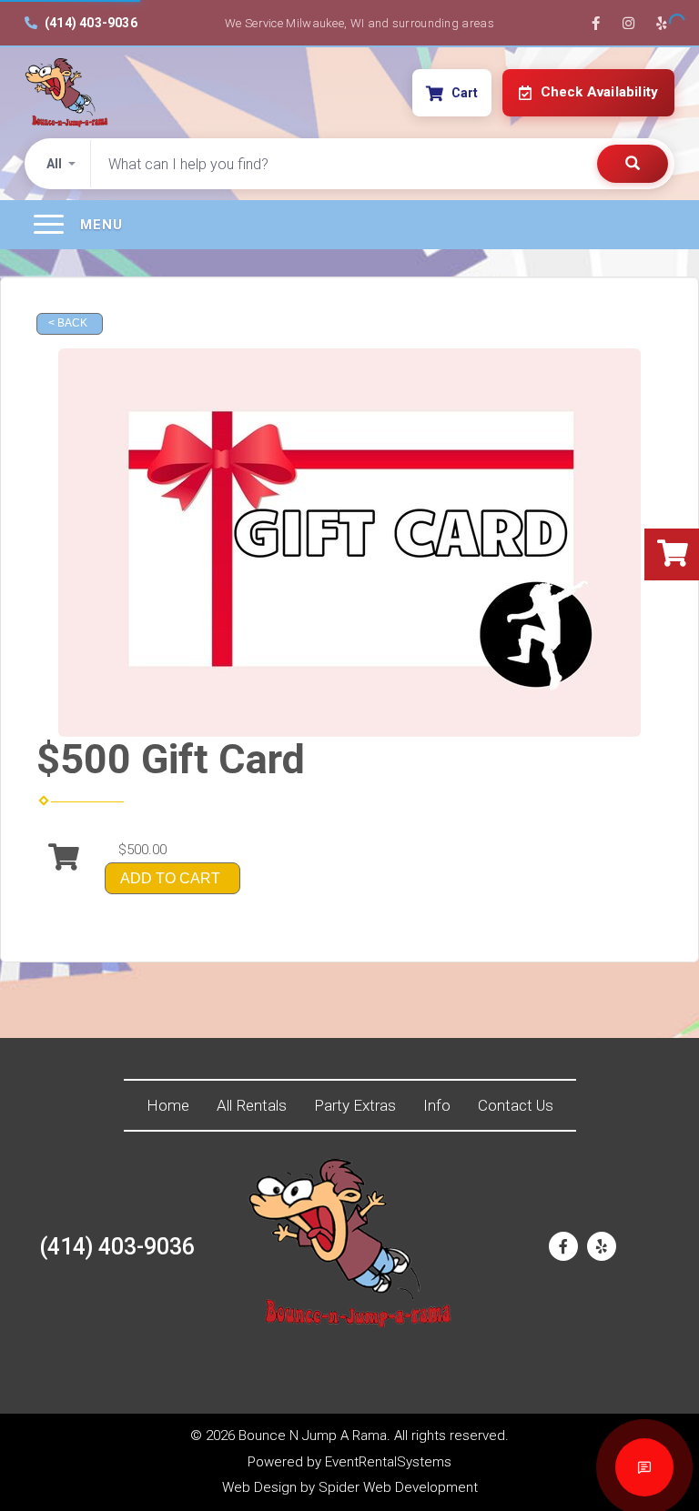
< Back (67, 323)
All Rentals (252, 1105)
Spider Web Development (398, 1487)
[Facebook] (595, 22)
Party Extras (355, 1105)
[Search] (632, 164)
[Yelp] (660, 22)
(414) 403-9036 (91, 22)
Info (437, 1105)
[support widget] (644, 1467)
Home (168, 1105)
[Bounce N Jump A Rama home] (66, 92)
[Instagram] (628, 22)
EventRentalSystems (388, 1462)
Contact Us (515, 1105)
